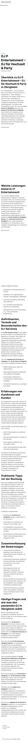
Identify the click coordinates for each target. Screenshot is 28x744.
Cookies (5, 725)
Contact (5, 728)
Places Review (6, 2)
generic (3, 53)
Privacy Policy (6, 727)
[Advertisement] (14, 27)
